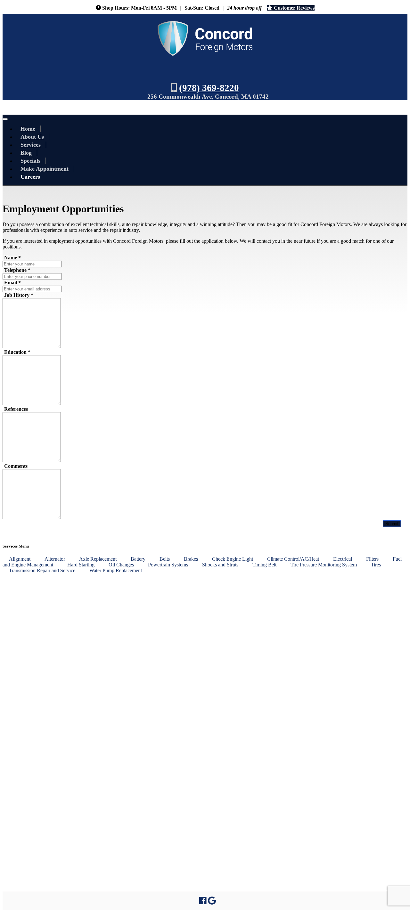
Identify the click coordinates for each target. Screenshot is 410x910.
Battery (138, 558)
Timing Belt (264, 564)
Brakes (191, 558)
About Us (32, 137)
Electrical (342, 558)
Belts (165, 558)
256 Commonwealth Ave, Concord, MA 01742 (208, 96)
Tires (376, 564)
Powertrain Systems (168, 564)
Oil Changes (121, 564)
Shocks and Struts (220, 564)
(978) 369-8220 (209, 88)
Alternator (55, 558)
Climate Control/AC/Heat (293, 558)
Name (12, 257)
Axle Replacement (98, 558)
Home (27, 129)
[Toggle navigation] (5, 119)
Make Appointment (44, 169)
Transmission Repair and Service (42, 570)
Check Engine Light (232, 558)
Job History (18, 295)
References (16, 409)
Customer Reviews (294, 8)
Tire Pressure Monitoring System (324, 564)
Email (12, 282)
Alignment (19, 558)
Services (30, 145)
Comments (16, 466)
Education (17, 352)
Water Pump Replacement (115, 570)
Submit (391, 523)
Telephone (17, 270)
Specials (30, 161)
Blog (26, 153)
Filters (372, 558)
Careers (30, 177)
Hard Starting (80, 564)
